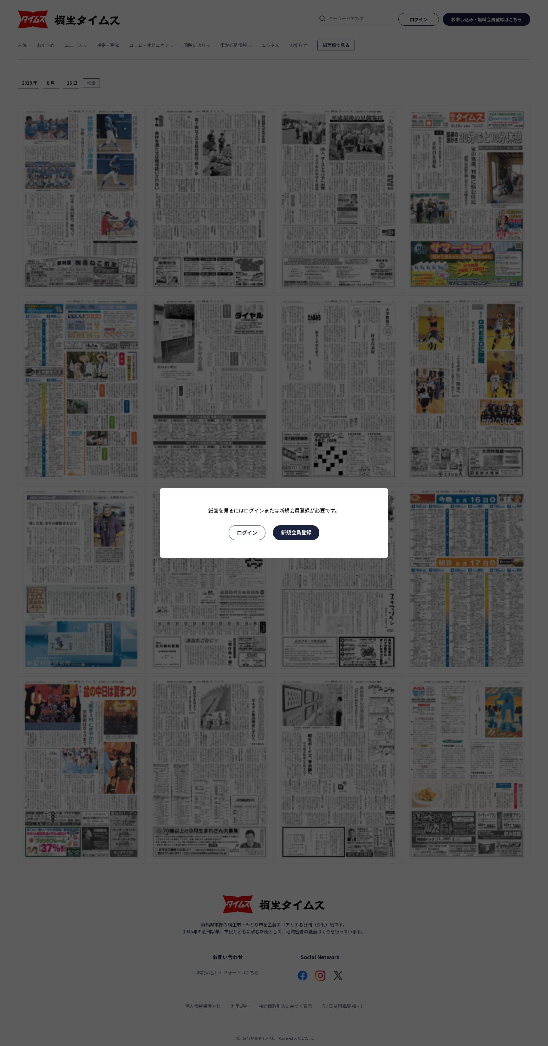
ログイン (247, 532)
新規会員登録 (296, 532)
